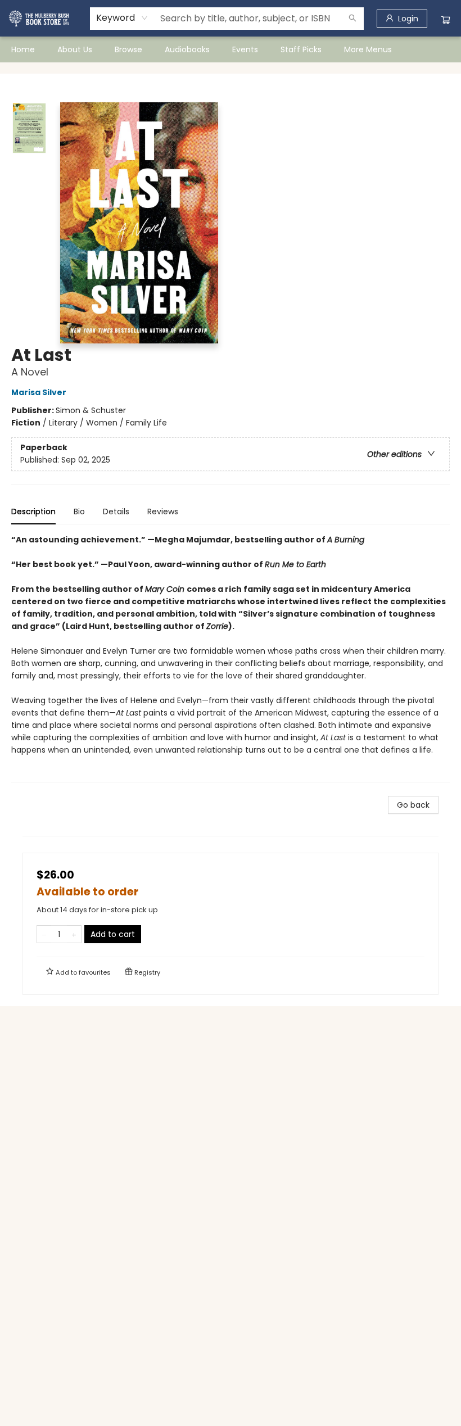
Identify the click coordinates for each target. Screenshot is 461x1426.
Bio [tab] (79, 511)
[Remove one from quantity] (44, 934)
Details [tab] (116, 511)
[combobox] (122, 18)
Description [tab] (33, 511)
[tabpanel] (230, 657)
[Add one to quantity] (74, 934)
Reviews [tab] (162, 511)
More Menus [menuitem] (368, 49)
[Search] (352, 18)
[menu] (230, 49)
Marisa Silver (38, 392)
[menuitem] (23, 49)
